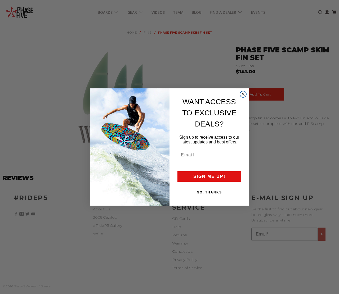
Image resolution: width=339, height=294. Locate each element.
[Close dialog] (243, 94)
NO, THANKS (209, 192)
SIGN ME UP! (209, 176)
